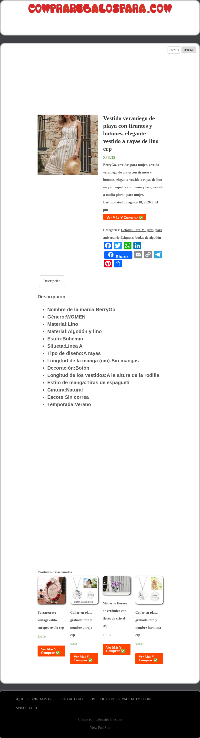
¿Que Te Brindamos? (34, 699)
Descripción (51, 281)
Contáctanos (72, 699)
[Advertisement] (100, 80)
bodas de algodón (148, 237)
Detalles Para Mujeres (137, 230)
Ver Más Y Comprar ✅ (125, 217)
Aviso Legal (27, 708)
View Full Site (100, 727)
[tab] (52, 281)
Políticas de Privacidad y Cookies (124, 699)
